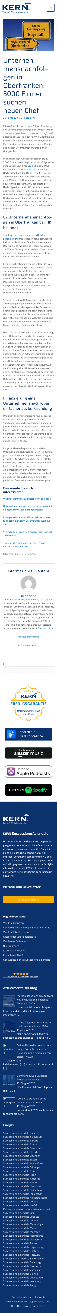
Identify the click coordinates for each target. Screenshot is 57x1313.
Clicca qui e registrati (28, 899)
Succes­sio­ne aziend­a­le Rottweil (21, 1254)
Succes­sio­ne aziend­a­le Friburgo (21, 1167)
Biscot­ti (15, 1305)
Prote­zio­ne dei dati (22, 1297)
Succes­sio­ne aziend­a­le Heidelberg (23, 1189)
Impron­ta (40, 1297)
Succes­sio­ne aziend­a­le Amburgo (21, 1178)
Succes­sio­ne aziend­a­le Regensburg (23, 1246)
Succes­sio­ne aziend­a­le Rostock (21, 1250)
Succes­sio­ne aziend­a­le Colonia (20, 1201)
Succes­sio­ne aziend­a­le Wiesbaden (23, 1277)
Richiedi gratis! (28, 800)
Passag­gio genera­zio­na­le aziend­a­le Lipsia (27, 1208)
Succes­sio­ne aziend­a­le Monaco (21, 1227)
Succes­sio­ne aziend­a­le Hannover (22, 1186)
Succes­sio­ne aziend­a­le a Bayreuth (22, 1136)
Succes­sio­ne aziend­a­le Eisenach (21, 1155)
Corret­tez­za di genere (34, 1305)
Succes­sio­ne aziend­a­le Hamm (20, 1182)
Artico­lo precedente (28, 636)
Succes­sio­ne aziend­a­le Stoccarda (22, 1266)
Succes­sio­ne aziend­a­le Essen (20, 1159)
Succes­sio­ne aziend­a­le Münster (21, 1231)
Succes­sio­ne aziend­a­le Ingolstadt (22, 1193)
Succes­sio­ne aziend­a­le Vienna (20, 1273)
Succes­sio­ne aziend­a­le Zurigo (20, 1285)
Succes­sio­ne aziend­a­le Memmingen (23, 1224)
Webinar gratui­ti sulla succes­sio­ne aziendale (27, 498)
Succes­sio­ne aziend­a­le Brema (20, 1144)
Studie (31, 165)
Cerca (6, 664)
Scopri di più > (45, 628)
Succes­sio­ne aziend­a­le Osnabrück (22, 1239)
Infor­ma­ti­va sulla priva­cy (24, 792)
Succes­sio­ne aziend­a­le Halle (19, 1174)
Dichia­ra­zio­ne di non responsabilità (25, 1301)
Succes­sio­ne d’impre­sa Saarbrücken (23, 1258)
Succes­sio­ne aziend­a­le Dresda (20, 1151)
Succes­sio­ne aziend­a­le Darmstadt (22, 1148)
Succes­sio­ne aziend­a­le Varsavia (21, 1269)
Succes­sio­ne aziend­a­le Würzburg (22, 1281)
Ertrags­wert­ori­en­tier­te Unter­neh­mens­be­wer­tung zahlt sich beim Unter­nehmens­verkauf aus (28, 521)
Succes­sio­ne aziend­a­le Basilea (20, 1132)
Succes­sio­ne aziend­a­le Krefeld (20, 1205)
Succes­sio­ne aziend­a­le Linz (19, 1212)
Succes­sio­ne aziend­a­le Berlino (20, 1140)
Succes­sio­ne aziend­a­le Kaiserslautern (25, 1197)
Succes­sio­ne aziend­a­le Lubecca (21, 1216)
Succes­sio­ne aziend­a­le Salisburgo (22, 1262)
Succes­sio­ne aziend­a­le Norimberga (23, 1235)
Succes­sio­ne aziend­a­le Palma (20, 1243)
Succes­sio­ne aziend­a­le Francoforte (23, 1163)
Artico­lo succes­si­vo (28, 645)
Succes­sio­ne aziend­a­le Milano (20, 1220)
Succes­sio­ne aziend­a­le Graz (19, 1170)
